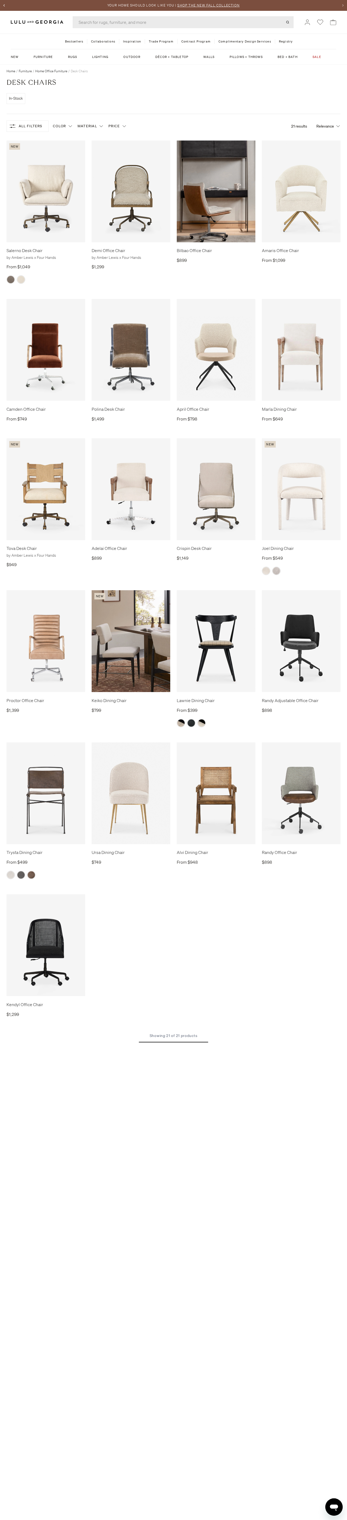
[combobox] (183, 22)
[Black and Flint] (181, 723)
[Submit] (287, 22)
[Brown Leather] (31, 875)
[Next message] (343, 5)
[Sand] (21, 279)
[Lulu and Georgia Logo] (38, 22)
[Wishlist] (320, 22)
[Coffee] (11, 279)
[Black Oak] (191, 723)
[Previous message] (4, 5)
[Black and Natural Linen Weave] (201, 723)
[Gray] (276, 571)
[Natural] (266, 571)
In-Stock (16, 98)
